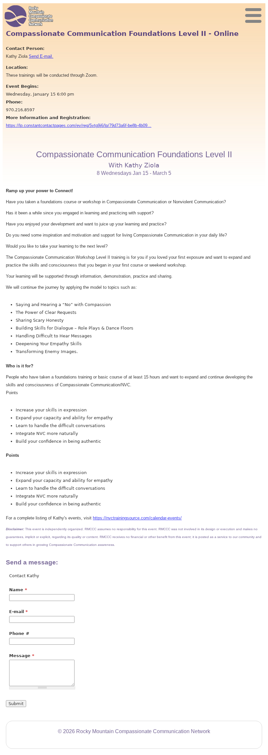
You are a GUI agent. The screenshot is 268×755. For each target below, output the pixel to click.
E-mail (18, 611)
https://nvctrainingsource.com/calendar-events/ (137, 518)
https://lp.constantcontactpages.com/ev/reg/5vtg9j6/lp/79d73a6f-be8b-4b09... (78, 125)
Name (18, 589)
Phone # (19, 633)
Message (21, 655)
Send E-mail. (41, 56)
